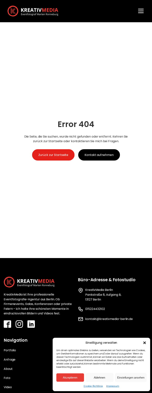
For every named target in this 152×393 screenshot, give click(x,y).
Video (8, 387)
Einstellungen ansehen (130, 377)
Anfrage (9, 359)
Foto (7, 378)
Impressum (112, 386)
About (8, 369)
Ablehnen (99, 377)
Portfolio (10, 350)
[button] (144, 343)
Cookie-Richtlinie (93, 386)
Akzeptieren (70, 377)
